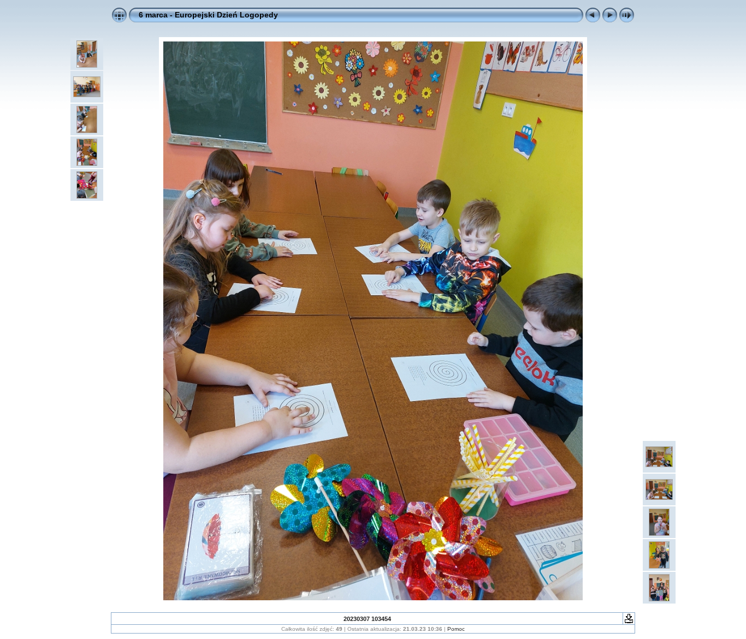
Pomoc (456, 629)
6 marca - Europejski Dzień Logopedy (208, 14)
